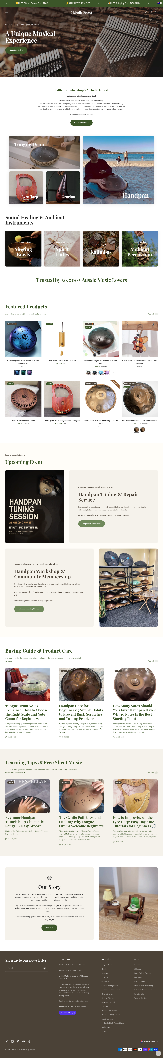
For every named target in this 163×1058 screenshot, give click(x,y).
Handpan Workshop (109, 1011)
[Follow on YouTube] (23, 1041)
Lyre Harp (105, 973)
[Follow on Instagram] (12, 1041)
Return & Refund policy (143, 990)
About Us (49, 928)
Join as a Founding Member (29, 609)
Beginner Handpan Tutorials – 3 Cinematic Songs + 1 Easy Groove (24, 821)
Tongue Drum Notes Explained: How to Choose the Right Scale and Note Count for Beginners (26, 712)
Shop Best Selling (16, 50)
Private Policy (139, 994)
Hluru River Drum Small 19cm (23, 421)
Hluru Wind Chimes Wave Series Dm (62, 361)
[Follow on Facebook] (6, 1041)
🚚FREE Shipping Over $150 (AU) (16, 3)
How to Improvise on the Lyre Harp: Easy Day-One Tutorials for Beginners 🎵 (134, 821)
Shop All (104, 1006)
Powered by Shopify (28, 1049)
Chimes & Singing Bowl (110, 986)
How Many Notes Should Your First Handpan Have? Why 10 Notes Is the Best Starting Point (134, 712)
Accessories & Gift (108, 1002)
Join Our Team (139, 981)
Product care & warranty (143, 986)
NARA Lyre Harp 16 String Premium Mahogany (62, 421)
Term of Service (140, 998)
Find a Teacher (107, 1027)
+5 (113, 372)
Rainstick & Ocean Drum (110, 990)
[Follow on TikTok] (29, 1041)
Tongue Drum (106, 965)
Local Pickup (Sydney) (142, 973)
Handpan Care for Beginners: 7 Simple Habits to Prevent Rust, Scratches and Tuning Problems (81, 712)
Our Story (138, 977)
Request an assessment (91, 524)
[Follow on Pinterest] (18, 1041)
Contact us (138, 965)
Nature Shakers (107, 994)
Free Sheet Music (107, 1019)
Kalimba (104, 977)
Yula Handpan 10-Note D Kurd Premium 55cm (139, 421)
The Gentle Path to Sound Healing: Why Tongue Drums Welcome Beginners (81, 821)
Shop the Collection (81, 123)
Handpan (104, 969)
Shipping (137, 969)
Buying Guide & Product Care (112, 1023)
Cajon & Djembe (107, 998)
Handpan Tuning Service (110, 1015)
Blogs (103, 1031)
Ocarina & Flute (107, 981)
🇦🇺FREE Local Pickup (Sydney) (65, 3)
